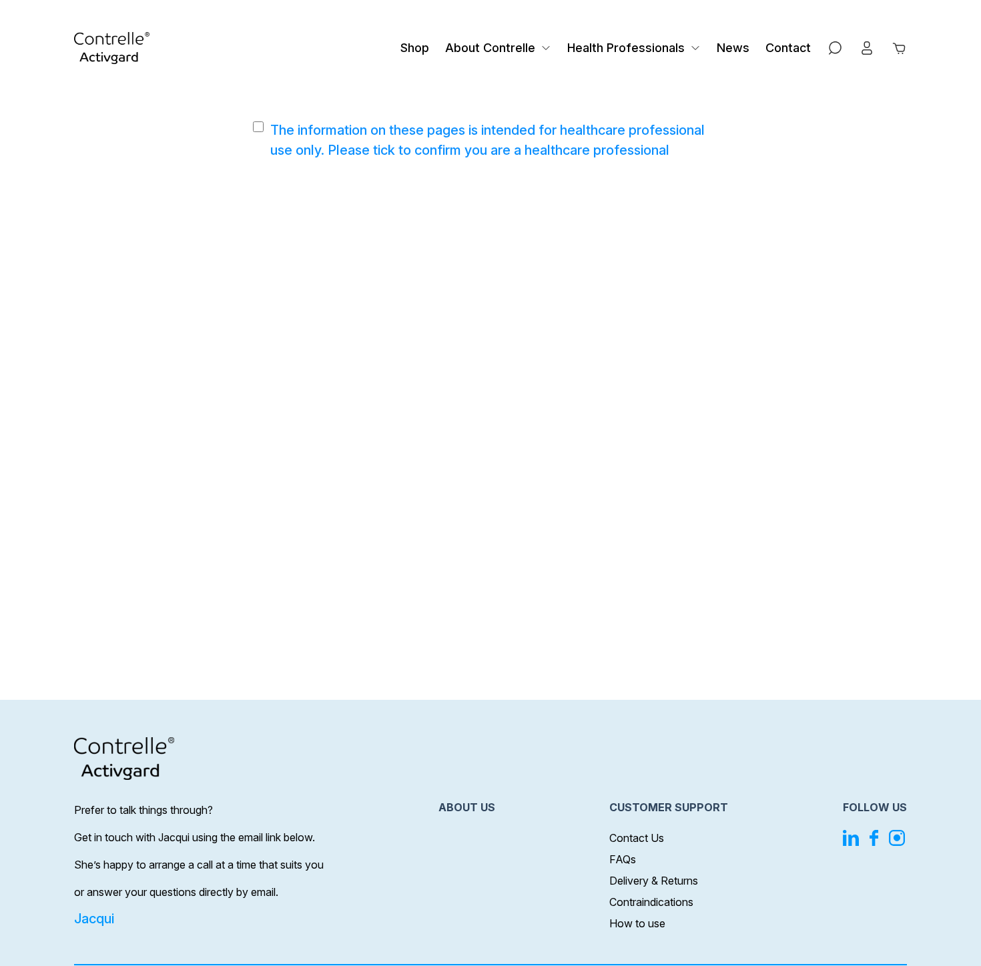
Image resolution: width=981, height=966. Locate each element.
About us (466, 807)
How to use (637, 923)
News (733, 48)
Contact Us (636, 838)
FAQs (622, 859)
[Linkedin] (851, 838)
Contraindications (651, 902)
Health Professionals (626, 48)
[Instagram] (897, 838)
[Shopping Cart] (899, 48)
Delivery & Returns (653, 880)
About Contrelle (490, 48)
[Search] (835, 48)
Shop (414, 48)
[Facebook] (874, 838)
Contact (788, 48)
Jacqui (94, 919)
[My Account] (867, 48)
